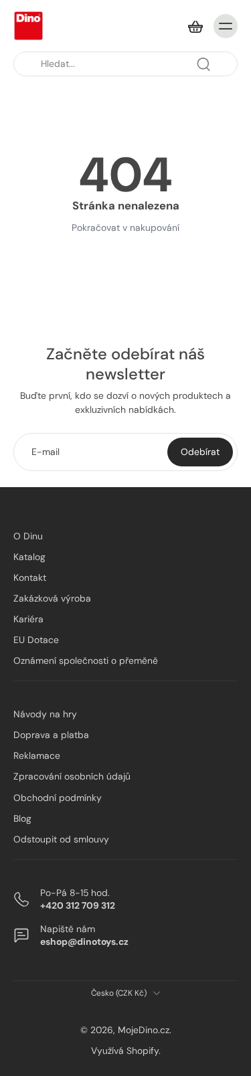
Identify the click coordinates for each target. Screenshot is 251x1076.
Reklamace (36, 755)
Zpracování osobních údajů (72, 776)
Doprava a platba (51, 735)
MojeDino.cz (143, 1030)
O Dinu (28, 536)
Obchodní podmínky (57, 797)
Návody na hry (45, 714)
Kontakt (29, 577)
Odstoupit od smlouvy (61, 839)
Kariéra (28, 619)
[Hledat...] (203, 64)
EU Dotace (36, 640)
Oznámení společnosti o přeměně (85, 660)
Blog (22, 818)
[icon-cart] (195, 26)
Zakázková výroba (52, 598)
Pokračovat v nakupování (125, 227)
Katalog (29, 557)
